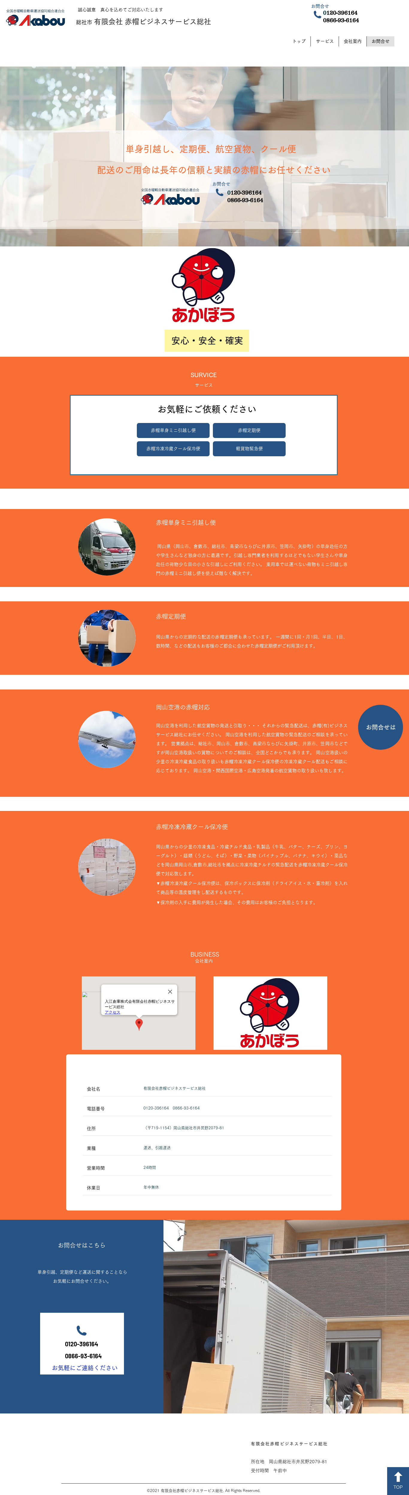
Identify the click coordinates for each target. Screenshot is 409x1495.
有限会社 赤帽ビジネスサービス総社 (152, 21)
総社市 (84, 22)
